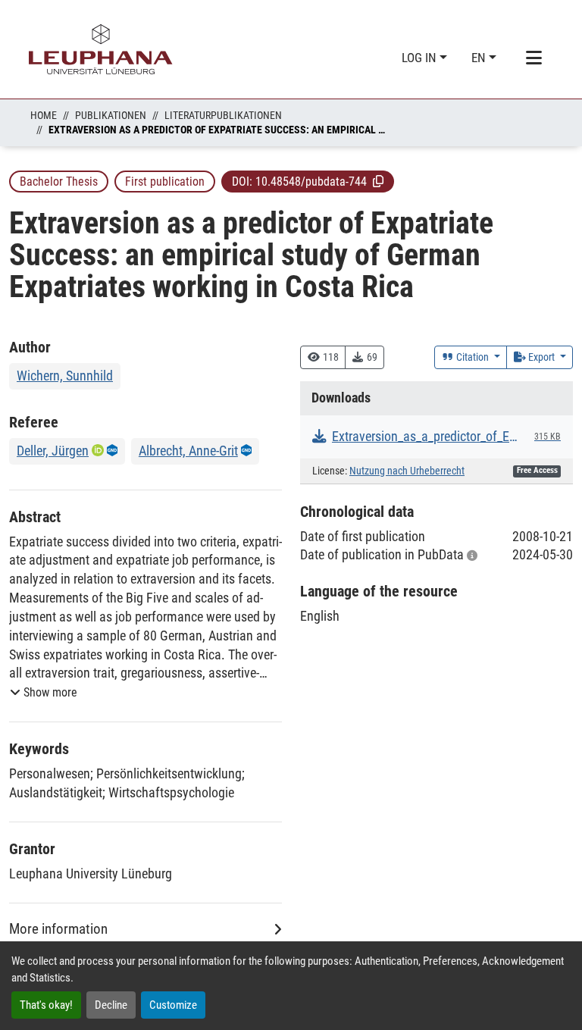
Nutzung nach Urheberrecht (407, 471)
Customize (173, 1005)
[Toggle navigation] (533, 58)
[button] (378, 181)
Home (43, 115)
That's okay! (46, 1005)
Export (541, 357)
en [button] (480, 57)
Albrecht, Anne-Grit (188, 451)
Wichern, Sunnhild (65, 376)
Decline (111, 1005)
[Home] (100, 49)
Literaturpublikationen (223, 115)
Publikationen (110, 115)
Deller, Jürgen (53, 451)
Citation (472, 357)
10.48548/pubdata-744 (311, 181)
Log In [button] (421, 57)
